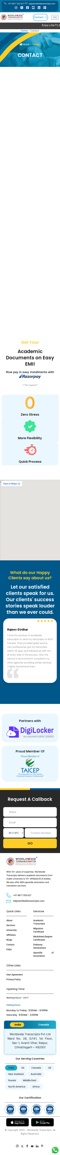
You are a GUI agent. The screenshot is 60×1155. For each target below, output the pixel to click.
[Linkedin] (39, 7)
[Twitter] (21, 7)
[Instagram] (16, 7)
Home (26, 44)
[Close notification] (53, 1147)
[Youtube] (33, 7)
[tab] (17, 1024)
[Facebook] (27, 7)
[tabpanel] (30, 1041)
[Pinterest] (45, 7)
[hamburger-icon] (54, 17)
